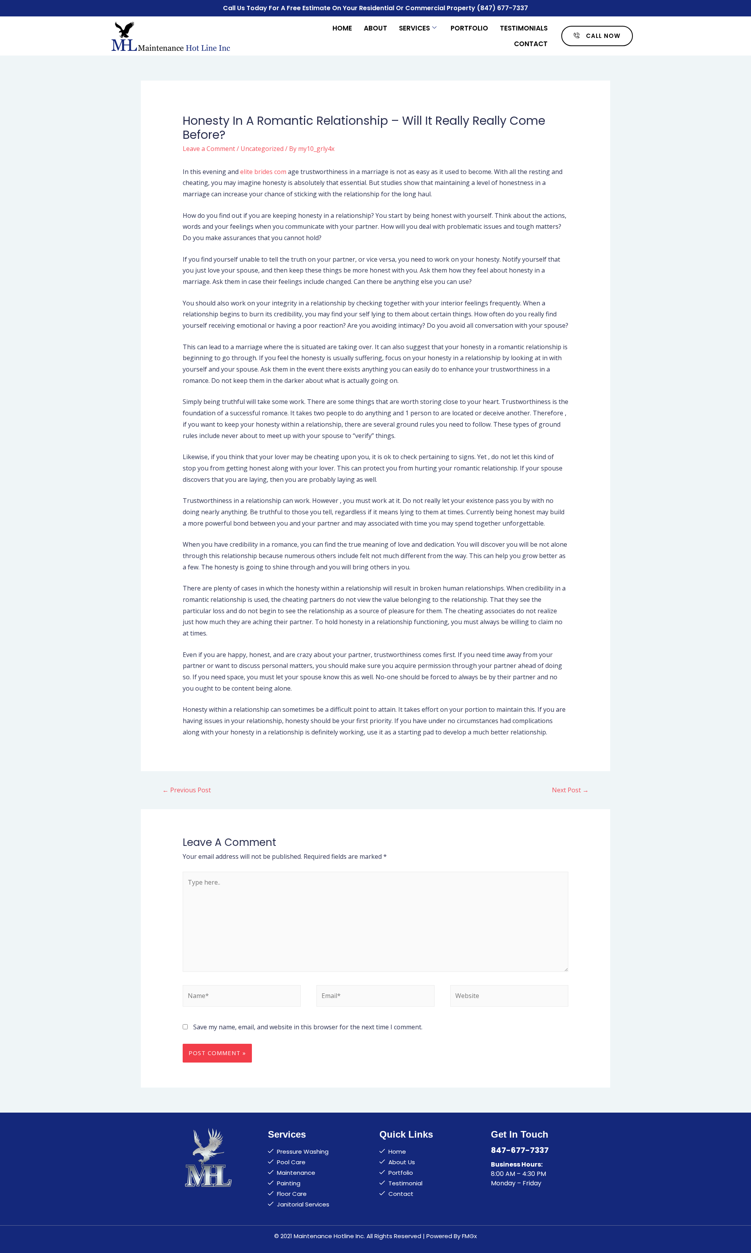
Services (414, 28)
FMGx (469, 1236)
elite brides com (263, 171)
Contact (531, 43)
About (375, 28)
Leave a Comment (209, 148)
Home (342, 28)
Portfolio (469, 28)
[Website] (509, 997)
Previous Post (186, 790)
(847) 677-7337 (502, 8)
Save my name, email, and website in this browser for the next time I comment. (307, 1027)
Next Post (570, 790)
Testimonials (524, 28)
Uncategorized (262, 148)
